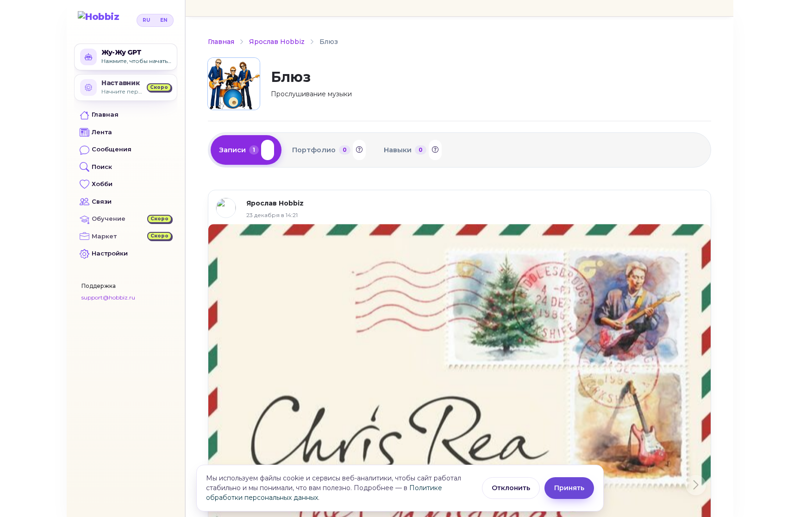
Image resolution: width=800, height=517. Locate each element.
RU (146, 20)
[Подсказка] (267, 150)
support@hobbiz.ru (108, 297)
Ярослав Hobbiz (277, 41)
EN (163, 20)
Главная (221, 41)
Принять (569, 488)
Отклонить (511, 488)
